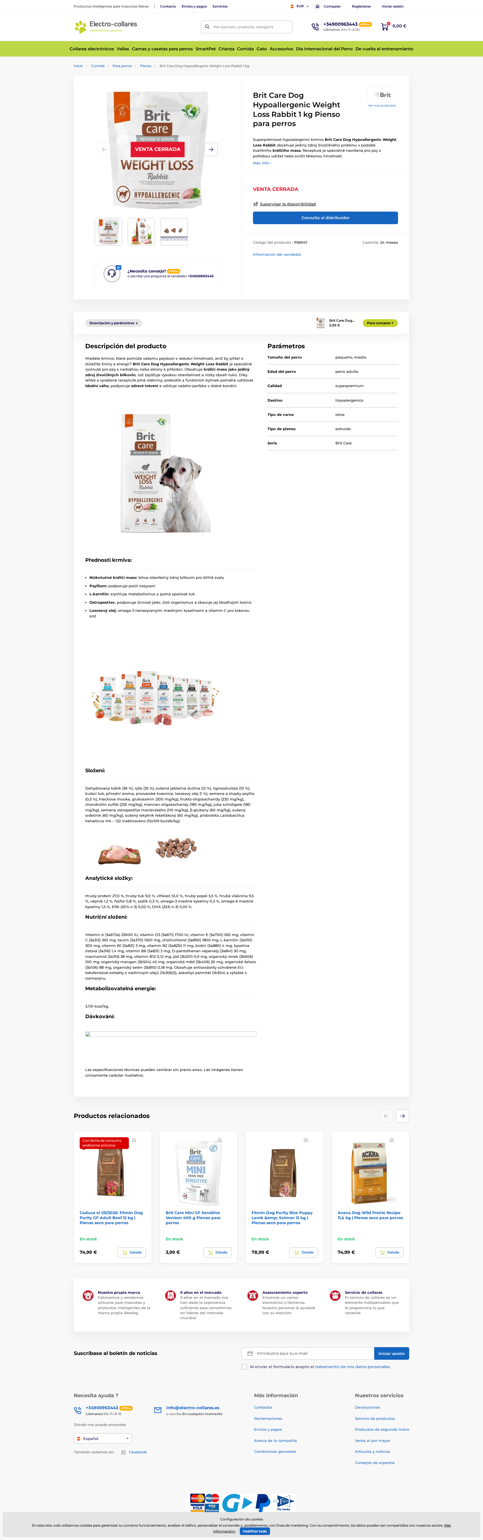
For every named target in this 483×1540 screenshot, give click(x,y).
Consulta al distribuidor (326, 217)
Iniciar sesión (393, 6)
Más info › (262, 163)
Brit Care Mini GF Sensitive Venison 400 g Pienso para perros (193, 1217)
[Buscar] (207, 27)
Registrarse (361, 6)
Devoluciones (367, 1407)
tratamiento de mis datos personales (352, 1366)
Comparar (332, 6)
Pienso (145, 66)
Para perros (122, 66)
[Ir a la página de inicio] (106, 27)
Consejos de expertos (375, 1462)
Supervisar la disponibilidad (288, 204)
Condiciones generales (275, 1451)
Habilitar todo (255, 1531)
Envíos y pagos (194, 6)
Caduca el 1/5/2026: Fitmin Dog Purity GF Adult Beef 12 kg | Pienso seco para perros (111, 1217)
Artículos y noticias (372, 1451)
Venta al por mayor (372, 1440)
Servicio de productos (375, 1418)
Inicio (78, 66)
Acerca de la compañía (275, 1440)
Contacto (168, 6)
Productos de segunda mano (382, 1429)
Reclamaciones (268, 1418)
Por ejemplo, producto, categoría (243, 27)
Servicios (220, 6)
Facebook (138, 1452)
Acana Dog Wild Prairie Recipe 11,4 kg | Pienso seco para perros (370, 1215)
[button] (211, 149)
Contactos (263, 1407)
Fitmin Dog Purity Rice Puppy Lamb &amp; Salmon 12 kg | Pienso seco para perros (282, 1217)
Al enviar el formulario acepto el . (320, 1366)
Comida (98, 66)
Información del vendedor (277, 254)
